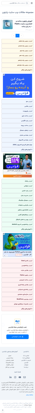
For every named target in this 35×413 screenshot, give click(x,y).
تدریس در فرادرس (26, 360)
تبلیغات (26, 365)
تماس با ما (26, 356)
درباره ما (26, 367)
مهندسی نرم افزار (9, 367)
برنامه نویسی (9, 358)
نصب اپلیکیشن (16, 336)
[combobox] (14, 3)
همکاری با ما (26, 358)
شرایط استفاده (28, 405)
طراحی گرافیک (9, 365)
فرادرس (26, 363)
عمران (9, 356)
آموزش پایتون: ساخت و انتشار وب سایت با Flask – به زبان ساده (23, 24)
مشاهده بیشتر (29, 395)
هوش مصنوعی (10, 360)
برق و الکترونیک (10, 363)
